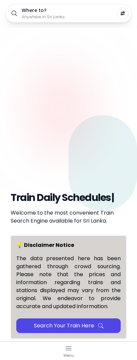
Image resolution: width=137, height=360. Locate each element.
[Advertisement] (68, 98)
